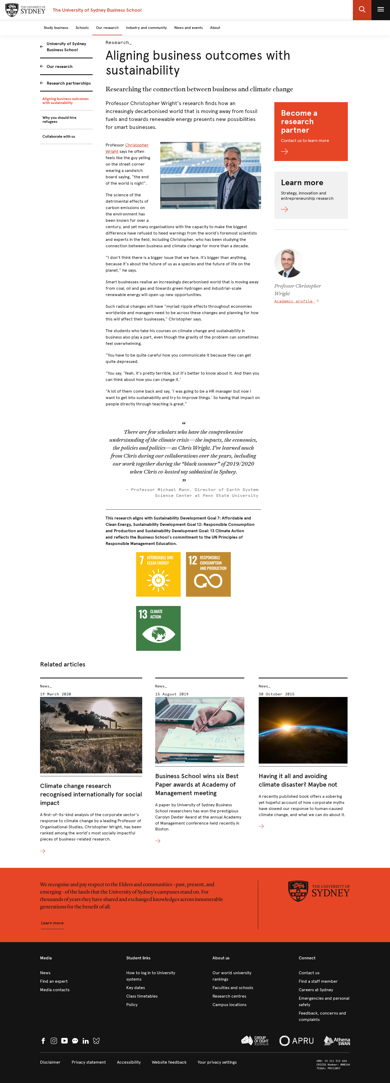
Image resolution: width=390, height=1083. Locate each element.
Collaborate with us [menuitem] (58, 136)
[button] (362, 10)
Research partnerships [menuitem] (69, 83)
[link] (65, 973)
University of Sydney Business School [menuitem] (66, 46)
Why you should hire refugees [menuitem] (59, 119)
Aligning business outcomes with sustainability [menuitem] (65, 101)
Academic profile (294, 301)
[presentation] (91, 766)
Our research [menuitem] (59, 66)
